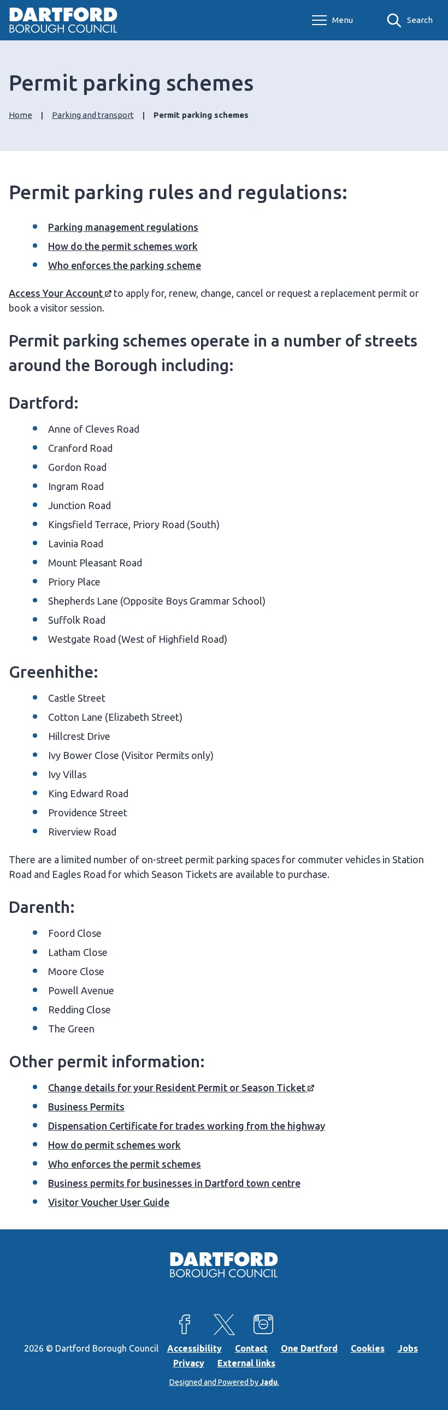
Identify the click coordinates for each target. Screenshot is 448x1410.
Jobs (408, 1348)
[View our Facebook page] (184, 1324)
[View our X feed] (224, 1324)
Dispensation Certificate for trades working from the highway (186, 1125)
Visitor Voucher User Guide (108, 1202)
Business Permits (86, 1106)
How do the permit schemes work (123, 246)
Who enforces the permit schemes (124, 1163)
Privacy (188, 1363)
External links (246, 1363)
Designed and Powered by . (224, 1382)
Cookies (368, 1348)
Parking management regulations (123, 227)
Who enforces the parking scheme (124, 265)
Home (20, 115)
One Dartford (309, 1348)
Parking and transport (93, 115)
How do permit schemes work (114, 1144)
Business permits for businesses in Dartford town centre (174, 1183)
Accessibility (194, 1348)
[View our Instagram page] (263, 1324)
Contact (251, 1348)
